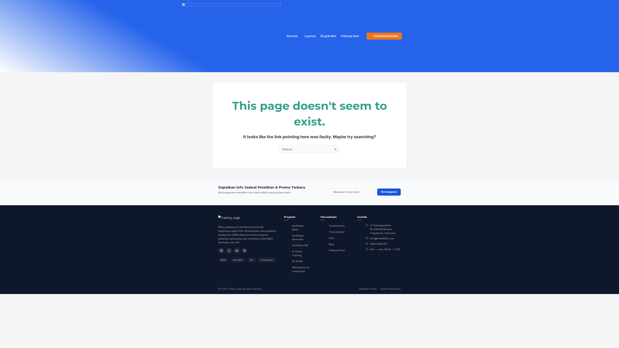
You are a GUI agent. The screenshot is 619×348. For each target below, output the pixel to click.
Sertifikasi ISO (300, 245)
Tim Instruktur (337, 232)
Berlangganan (389, 191)
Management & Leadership (300, 269)
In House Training (297, 253)
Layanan (310, 36)
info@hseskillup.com (382, 238)
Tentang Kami (337, 225)
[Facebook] (244, 251)
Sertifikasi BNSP (298, 227)
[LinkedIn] (221, 251)
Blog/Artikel (328, 36)
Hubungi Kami (350, 36)
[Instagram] (229, 251)
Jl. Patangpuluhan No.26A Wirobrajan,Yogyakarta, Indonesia (383, 229)
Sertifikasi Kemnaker (298, 237)
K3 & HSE (297, 261)
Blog (331, 244)
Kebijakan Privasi (368, 289)
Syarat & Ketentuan (390, 289)
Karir (331, 238)
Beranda (292, 36)
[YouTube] (237, 251)
